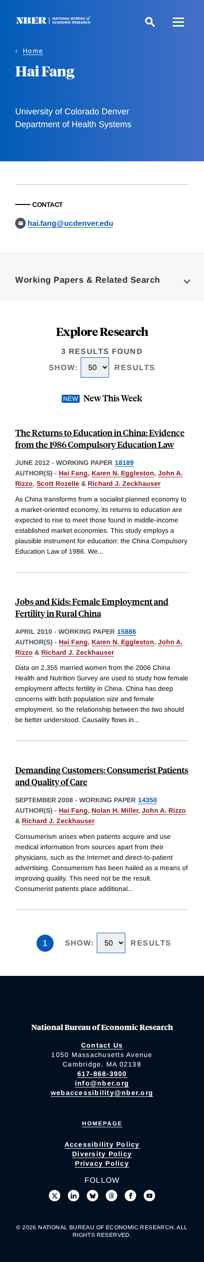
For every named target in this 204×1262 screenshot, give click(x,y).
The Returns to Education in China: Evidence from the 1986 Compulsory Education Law (100, 438)
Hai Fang (73, 473)
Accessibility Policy (102, 1144)
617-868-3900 (102, 1073)
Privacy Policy (102, 1163)
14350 (147, 800)
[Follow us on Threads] (111, 1195)
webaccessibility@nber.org (102, 1092)
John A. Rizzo (164, 810)
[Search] (149, 21)
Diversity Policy (102, 1154)
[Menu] (178, 21)
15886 (126, 631)
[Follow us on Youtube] (149, 1195)
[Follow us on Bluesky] (92, 1195)
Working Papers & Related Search (87, 280)
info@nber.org (102, 1083)
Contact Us (102, 1045)
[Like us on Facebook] (130, 1195)
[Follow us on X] (54, 1195)
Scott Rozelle (58, 483)
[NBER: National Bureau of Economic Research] (55, 22)
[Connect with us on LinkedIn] (73, 1195)
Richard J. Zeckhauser (124, 483)
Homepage (102, 1123)
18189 (124, 462)
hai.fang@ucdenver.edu (70, 223)
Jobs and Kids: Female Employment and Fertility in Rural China (91, 607)
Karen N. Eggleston (123, 473)
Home (33, 51)
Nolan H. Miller (115, 810)
